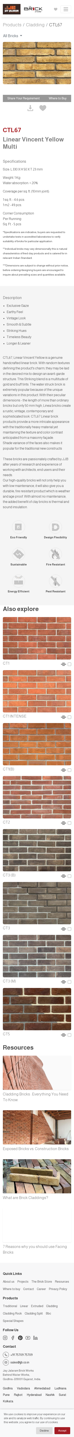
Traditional (10, 1306)
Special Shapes (13, 1320)
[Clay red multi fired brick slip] (37, 1008)
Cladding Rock (12, 1313)
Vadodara (23, 1388)
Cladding (35, 24)
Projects (22, 1281)
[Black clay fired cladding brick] (37, 849)
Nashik (50, 1394)
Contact (28, 1289)
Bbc (48, 1313)
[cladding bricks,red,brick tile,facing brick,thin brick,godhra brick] (37, 691)
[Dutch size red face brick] (37, 797)
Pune (6, 1394)
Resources (62, 1281)
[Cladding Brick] (37, 955)
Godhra (8, 1388)
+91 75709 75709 (21, 1354)
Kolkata (8, 1401)
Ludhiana (60, 1388)
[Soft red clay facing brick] (37, 638)
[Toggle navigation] (66, 9)
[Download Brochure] (30, 108)
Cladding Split (34, 1313)
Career (41, 1289)
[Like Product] (42, 108)
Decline (44, 1430)
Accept (62, 1430)
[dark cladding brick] (37, 903)
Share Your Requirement (23, 98)
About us (8, 1281)
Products (12, 24)
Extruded (37, 1306)
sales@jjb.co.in (19, 1362)
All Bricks (11, 36)
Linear (24, 1306)
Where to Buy (58, 98)
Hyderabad (34, 1394)
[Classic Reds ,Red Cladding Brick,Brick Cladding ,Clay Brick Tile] (37, 744)
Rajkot (18, 1394)
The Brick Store (41, 1281)
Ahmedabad (42, 1388)
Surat (62, 1394)
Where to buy (11, 1289)
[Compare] (69, 664)
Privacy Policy (58, 1289)
